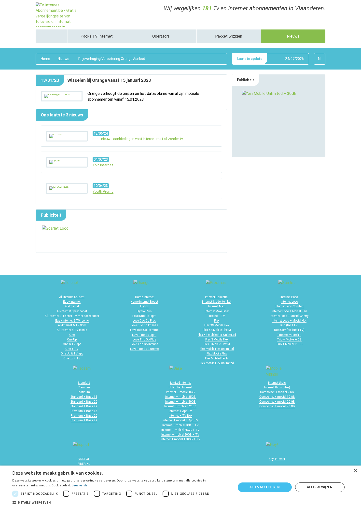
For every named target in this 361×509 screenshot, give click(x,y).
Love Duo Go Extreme (144, 330)
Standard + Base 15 (83, 396)
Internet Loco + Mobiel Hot (289, 320)
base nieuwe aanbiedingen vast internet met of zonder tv (138, 139)
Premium (84, 387)
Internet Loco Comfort (289, 306)
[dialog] (180, 487)
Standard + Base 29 (83, 406)
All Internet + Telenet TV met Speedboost (72, 316)
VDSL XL (84, 459)
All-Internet (72, 306)
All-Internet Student (71, 297)
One (72, 335)
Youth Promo (103, 191)
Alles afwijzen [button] (320, 487)
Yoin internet (103, 165)
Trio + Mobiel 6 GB (289, 339)
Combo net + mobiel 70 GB (277, 406)
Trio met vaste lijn (289, 335)
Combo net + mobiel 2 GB (277, 392)
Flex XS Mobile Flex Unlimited (217, 335)
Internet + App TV (180, 411)
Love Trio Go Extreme (144, 349)
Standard (84, 382)
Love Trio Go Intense (144, 344)
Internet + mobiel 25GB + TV (180, 430)
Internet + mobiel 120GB (180, 406)
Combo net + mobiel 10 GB (277, 396)
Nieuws (293, 36)
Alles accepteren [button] (265, 487)
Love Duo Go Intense (144, 325)
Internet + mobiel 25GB (180, 396)
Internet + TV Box (180, 415)
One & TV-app (72, 344)
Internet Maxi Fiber (217, 311)
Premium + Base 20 (84, 415)
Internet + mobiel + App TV (180, 420)
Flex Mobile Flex (217, 353)
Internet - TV (216, 316)
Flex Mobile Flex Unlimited (217, 349)
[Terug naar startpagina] (58, 14)
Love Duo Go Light (144, 316)
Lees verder (80, 485)
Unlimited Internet (180, 387)
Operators (161, 36)
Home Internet (144, 297)
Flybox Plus (144, 311)
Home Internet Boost (144, 301)
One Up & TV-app (72, 353)
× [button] (355, 471)
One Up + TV (72, 358)
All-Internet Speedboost (72, 311)
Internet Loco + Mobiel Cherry (289, 316)
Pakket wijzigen (228, 36)
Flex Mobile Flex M (217, 358)
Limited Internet (180, 382)
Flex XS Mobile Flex (216, 325)
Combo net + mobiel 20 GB (277, 401)
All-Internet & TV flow (72, 325)
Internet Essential (216, 297)
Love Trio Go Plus (144, 339)
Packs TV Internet (97, 36)
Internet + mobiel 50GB (180, 401)
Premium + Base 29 (84, 420)
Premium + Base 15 (84, 411)
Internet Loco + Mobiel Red (289, 311)
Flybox (144, 306)
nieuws (63, 59)
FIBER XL (84, 464)
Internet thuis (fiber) (277, 387)
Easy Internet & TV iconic (72, 320)
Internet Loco (289, 301)
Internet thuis (277, 382)
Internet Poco (289, 297)
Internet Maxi (216, 306)
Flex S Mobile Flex (216, 339)
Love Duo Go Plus (144, 320)
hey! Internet (277, 459)
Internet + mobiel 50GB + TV (180, 434)
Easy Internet (72, 301)
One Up (72, 339)
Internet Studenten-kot (216, 301)
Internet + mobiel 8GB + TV (180, 425)
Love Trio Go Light (144, 335)
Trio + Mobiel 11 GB (289, 344)
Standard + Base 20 (83, 401)
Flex (216, 320)
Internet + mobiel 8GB (180, 392)
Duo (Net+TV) (289, 325)
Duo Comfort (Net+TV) (289, 330)
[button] (120, 502)
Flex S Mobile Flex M (217, 344)
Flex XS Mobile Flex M (217, 330)
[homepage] (52, 36)
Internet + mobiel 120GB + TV (180, 439)
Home (45, 59)
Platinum (84, 392)
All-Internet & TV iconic (72, 330)
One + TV (71, 349)
